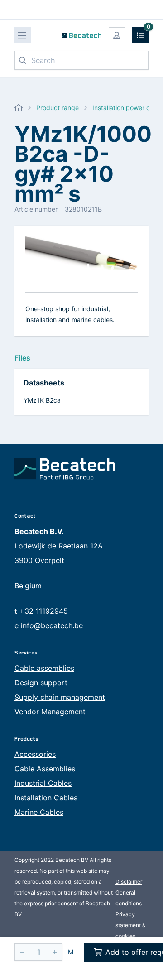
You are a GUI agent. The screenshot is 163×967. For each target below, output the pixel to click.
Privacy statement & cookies (130, 925)
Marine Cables (38, 812)
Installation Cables (45, 797)
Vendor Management (50, 711)
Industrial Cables (43, 783)
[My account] (117, 35)
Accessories (35, 754)
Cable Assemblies (44, 768)
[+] (55, 952)
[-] (22, 952)
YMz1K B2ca (42, 400)
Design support (40, 682)
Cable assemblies (44, 668)
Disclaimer (128, 881)
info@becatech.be (52, 625)
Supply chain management (59, 697)
